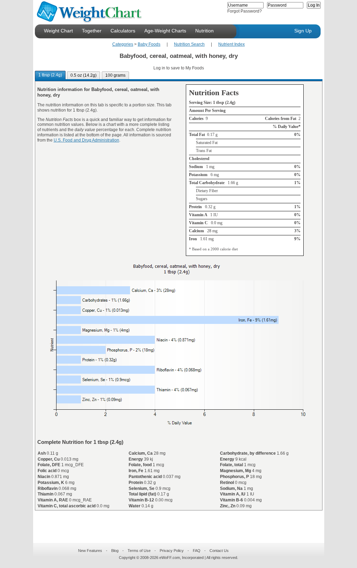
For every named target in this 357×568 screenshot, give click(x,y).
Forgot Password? (244, 11)
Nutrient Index (231, 44)
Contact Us (219, 550)
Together (91, 30)
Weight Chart (58, 30)
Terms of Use (139, 550)
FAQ (196, 550)
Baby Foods (149, 44)
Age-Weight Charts (165, 30)
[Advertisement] (173, 522)
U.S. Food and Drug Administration (86, 140)
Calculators (123, 30)
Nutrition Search (189, 44)
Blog (115, 550)
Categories (122, 44)
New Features (90, 550)
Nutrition (204, 30)
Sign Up (303, 30)
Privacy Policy (172, 550)
